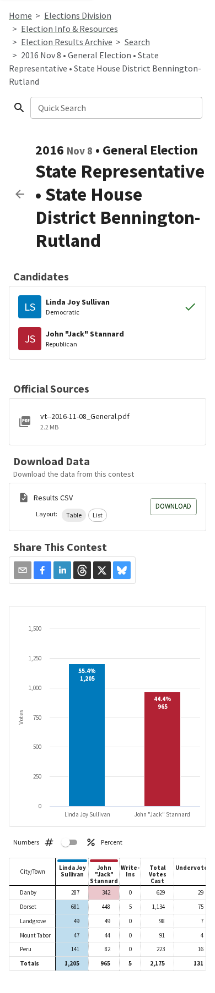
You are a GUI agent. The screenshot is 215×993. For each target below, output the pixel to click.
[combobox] (115, 107)
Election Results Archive (66, 41)
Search (137, 41)
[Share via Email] (22, 570)
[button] (74, 515)
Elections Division (77, 15)
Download (173, 506)
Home (20, 15)
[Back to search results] (20, 194)
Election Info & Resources (69, 28)
